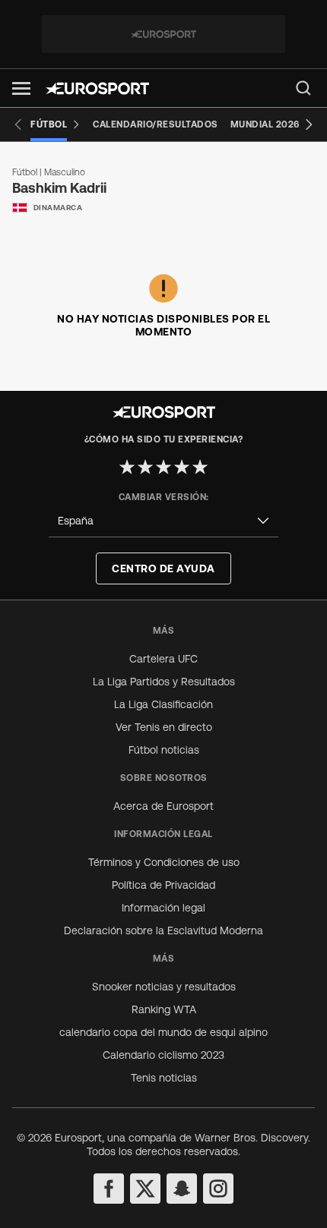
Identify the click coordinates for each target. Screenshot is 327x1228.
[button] (21, 88)
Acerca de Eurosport (163, 806)
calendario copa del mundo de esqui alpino (163, 1032)
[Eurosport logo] (97, 88)
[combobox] (163, 521)
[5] (200, 467)
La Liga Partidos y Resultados (164, 681)
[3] (163, 467)
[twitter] (145, 1188)
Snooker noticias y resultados (164, 987)
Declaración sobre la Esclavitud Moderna (163, 930)
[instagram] (218, 1188)
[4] (182, 467)
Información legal (163, 908)
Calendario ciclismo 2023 (163, 1055)
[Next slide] (309, 124)
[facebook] (109, 1188)
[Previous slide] (18, 124)
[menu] (303, 88)
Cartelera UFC (163, 659)
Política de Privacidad (163, 885)
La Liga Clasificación (163, 704)
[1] (127, 467)
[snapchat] (182, 1188)
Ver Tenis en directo (164, 727)
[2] (145, 467)
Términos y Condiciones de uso (164, 862)
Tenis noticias (164, 1078)
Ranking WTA (164, 1009)
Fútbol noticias (164, 750)
